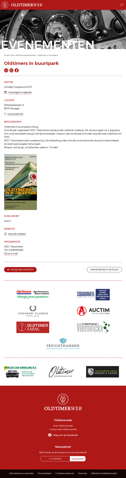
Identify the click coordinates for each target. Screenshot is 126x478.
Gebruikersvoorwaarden (21, 473)
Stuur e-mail (11, 253)
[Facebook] (17, 70)
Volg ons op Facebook (65, 435)
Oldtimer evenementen (25, 55)
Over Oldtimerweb (63, 425)
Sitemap (82, 473)
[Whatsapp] (11, 70)
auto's (7, 220)
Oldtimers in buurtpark (48, 55)
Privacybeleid (44, 473)
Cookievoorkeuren (64, 473)
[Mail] (6, 70)
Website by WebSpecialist (104, 473)
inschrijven (78, 458)
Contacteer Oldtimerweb (63, 429)
